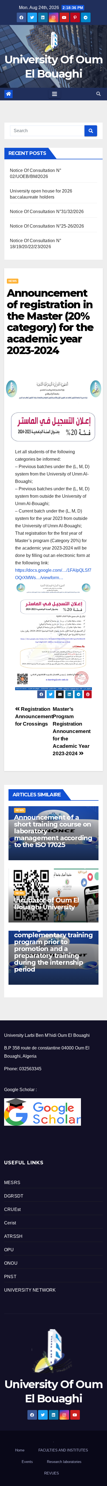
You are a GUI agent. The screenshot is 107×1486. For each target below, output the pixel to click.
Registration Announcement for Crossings (34, 716)
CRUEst (12, 1209)
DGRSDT (13, 1196)
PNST (10, 1276)
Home (19, 1450)
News (13, 280)
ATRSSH (13, 1236)
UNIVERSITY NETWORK (30, 1290)
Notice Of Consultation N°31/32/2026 (47, 211)
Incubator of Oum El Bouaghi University (46, 903)
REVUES (51, 1473)
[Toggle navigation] (55, 94)
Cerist (10, 1223)
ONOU (11, 1263)
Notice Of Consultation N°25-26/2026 (47, 226)
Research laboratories (64, 1462)
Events (27, 1462)
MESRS (12, 1182)
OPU (9, 1249)
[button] (98, 94)
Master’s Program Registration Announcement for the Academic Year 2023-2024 (71, 731)
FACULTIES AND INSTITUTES (63, 1450)
